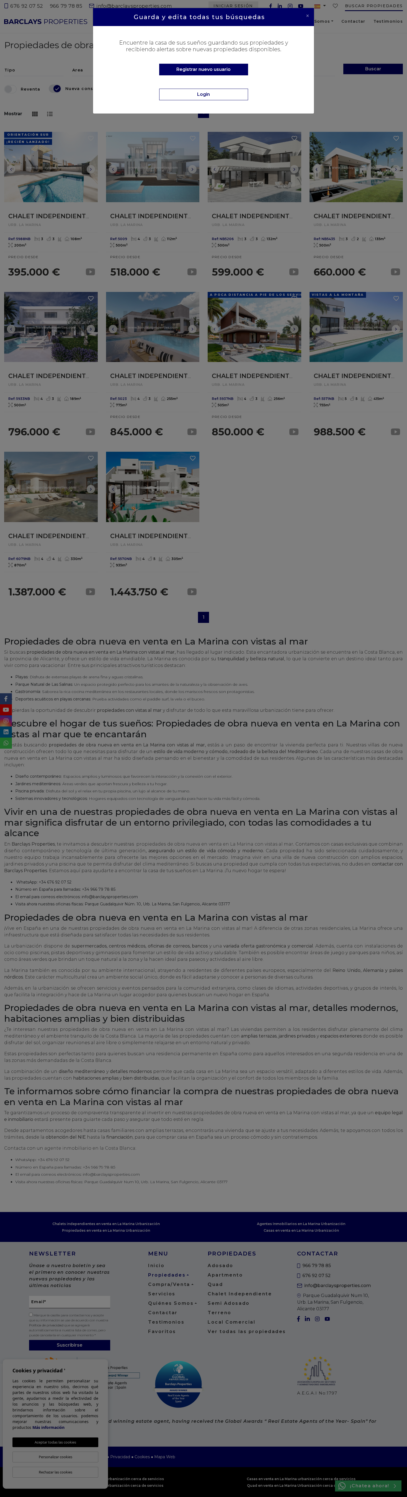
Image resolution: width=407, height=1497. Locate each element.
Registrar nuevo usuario (203, 69)
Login (203, 94)
